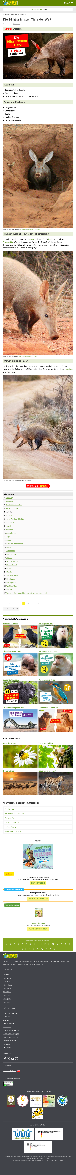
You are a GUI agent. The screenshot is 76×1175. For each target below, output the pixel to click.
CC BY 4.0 (21, 356)
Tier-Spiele (7, 999)
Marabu (9, 572)
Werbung (6, 1044)
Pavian (8, 547)
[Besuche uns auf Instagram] (16, 1058)
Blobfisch (9, 515)
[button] (68, 3)
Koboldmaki (10, 522)
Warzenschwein (12, 575)
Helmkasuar (10, 579)
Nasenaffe (9, 501)
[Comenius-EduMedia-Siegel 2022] (23, 1101)
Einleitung (9, 498)
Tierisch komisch (12, 822)
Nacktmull (9, 529)
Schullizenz (7, 1027)
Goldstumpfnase (12, 508)
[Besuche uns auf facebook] (4, 1058)
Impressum (7, 1047)
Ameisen (69, 369)
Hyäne (8, 540)
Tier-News (6, 1002)
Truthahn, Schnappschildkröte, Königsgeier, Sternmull (26, 593)
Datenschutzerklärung (10, 1037)
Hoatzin (9, 589)
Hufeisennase (11, 554)
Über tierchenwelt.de (10, 1013)
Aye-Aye (9, 558)
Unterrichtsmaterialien (11, 1030)
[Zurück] (4, 603)
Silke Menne (16, 24)
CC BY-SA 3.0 (23, 229)
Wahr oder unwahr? (13, 831)
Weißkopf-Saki (11, 586)
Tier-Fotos (6, 995)
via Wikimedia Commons (33, 229)
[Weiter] (43, 603)
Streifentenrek (11, 565)
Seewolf (8, 526)
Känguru (31, 239)
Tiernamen (7, 978)
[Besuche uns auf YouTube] (12, 1058)
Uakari (8, 568)
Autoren (6, 1020)
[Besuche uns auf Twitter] (8, 1058)
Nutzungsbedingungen (11, 1034)
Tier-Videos (7, 992)
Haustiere (6, 982)
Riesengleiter (11, 582)
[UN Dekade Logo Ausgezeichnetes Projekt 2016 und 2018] (49, 1101)
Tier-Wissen (37, 9)
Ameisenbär (8, 242)
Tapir (8, 537)
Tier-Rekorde (7, 985)
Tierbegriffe (9, 818)
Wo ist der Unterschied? (14, 813)
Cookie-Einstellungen (10, 1041)
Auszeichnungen (9, 1023)
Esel (50, 239)
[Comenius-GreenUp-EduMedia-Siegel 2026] (11, 1101)
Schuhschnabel (12, 561)
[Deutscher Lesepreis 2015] (36, 1101)
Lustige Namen (11, 827)
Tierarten (6, 975)
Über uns (6, 1017)
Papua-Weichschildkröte (15, 519)
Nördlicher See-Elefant (14, 505)
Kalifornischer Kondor (14, 544)
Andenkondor (11, 533)
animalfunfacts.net (9, 1071)
